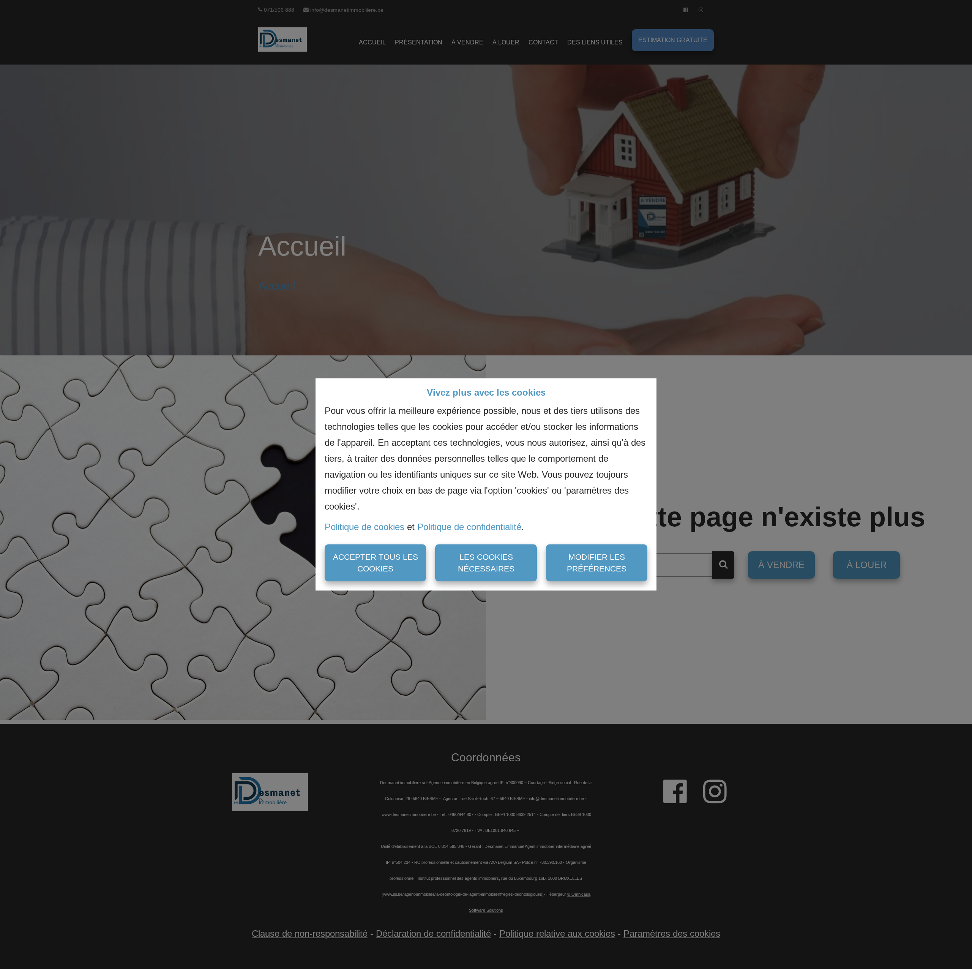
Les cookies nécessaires (486, 562)
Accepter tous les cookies (375, 562)
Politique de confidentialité (469, 527)
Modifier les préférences (596, 562)
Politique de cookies (364, 527)
